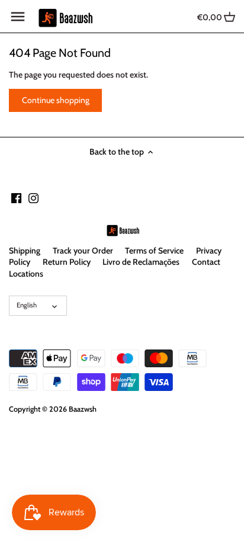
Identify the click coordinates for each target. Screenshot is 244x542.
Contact (206, 261)
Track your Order (83, 250)
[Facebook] (16, 198)
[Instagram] (33, 198)
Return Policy (67, 261)
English (27, 305)
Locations (26, 273)
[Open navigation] (18, 16)
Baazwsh (83, 409)
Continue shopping (55, 100)
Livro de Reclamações (140, 261)
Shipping (24, 250)
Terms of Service (154, 250)
